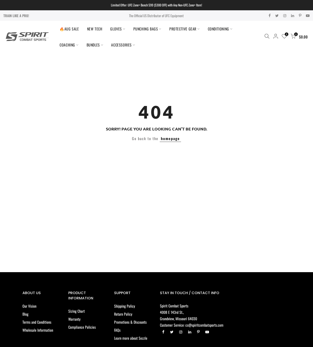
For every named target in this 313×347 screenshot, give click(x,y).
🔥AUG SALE (69, 29)
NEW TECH (94, 29)
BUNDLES (93, 45)
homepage (170, 138)
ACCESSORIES (121, 45)
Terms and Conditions (36, 322)
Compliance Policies (82, 327)
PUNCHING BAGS (145, 29)
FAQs (117, 330)
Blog (25, 314)
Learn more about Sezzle (130, 338)
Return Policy (123, 314)
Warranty (74, 319)
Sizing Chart (76, 311)
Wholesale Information (37, 330)
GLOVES (116, 29)
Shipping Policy (124, 306)
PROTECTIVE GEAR (182, 29)
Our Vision (29, 306)
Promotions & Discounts (130, 322)
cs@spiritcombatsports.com (204, 325)
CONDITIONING (218, 29)
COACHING (67, 45)
